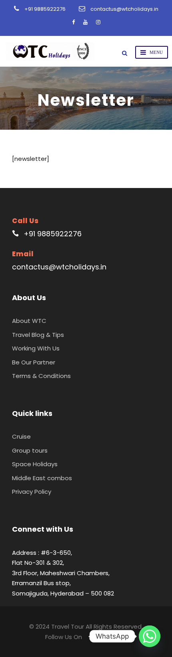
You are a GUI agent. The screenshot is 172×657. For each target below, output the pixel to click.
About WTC (29, 321)
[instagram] (98, 22)
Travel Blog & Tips (38, 334)
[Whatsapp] (149, 636)
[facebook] (73, 22)
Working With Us (36, 348)
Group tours (30, 450)
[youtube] (85, 22)
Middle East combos (42, 478)
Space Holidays (35, 464)
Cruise (21, 436)
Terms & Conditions (41, 376)
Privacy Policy (31, 491)
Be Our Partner (33, 362)
